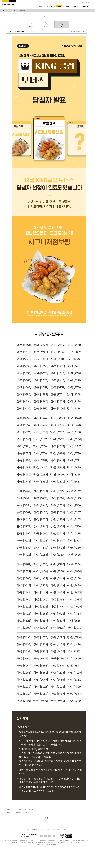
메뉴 (40, 6)
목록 (46, 818)
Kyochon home (7, 10)
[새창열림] (41, 836)
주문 (67, 6)
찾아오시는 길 (64, 830)
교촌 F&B (12, 1)
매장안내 (49, 6)
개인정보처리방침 (34, 830)
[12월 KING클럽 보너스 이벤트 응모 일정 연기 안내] (24, 809)
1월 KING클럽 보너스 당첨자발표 (21, 812)
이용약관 (27, 830)
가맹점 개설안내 (87, 2)
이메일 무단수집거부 (55, 830)
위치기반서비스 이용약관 (44, 830)
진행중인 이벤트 (31, 24)
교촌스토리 (85, 6)
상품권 (75, 6)
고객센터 (82, 2)
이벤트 (59, 6)
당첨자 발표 (22, 10)
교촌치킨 (5, 1)
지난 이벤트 (46, 24)
